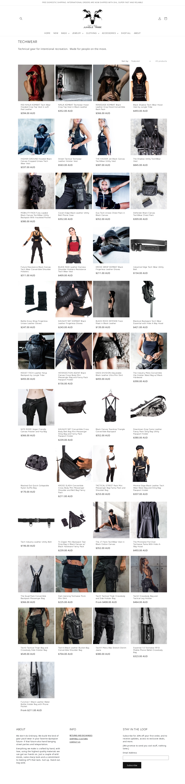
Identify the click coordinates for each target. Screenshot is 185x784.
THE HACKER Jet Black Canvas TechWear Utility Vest (110, 160)
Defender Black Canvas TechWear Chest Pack (144, 214)
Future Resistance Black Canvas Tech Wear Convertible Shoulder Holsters (36, 269)
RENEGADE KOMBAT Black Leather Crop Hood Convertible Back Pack (110, 107)
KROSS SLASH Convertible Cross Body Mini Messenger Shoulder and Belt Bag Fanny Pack (71, 489)
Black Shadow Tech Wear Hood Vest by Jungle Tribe (147, 106)
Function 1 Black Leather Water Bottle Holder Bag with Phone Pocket (35, 704)
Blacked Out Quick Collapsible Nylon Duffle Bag (35, 487)
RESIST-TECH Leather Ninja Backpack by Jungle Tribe (34, 374)
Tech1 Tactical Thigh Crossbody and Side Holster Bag (110, 597)
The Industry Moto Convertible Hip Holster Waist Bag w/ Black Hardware (147, 375)
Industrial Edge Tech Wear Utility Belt (148, 268)
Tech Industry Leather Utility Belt (36, 542)
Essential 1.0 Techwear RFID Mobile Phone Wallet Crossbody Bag (148, 650)
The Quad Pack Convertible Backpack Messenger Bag (33, 597)
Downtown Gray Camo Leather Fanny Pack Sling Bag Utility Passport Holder (147, 431)
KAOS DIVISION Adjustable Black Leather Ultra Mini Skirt (109, 374)
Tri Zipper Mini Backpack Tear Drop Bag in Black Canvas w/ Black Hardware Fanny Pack (72, 544)
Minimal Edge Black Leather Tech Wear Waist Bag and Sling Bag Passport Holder (148, 488)
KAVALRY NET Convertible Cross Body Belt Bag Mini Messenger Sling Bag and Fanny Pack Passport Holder (73, 432)
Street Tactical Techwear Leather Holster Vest (70, 160)
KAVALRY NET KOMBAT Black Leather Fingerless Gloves (72, 322)
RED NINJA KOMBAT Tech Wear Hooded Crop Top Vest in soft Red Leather (36, 107)
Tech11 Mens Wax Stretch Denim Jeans (111, 649)
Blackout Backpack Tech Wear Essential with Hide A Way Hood (148, 322)
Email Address (130, 752)
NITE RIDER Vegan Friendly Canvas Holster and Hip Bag (34, 430)
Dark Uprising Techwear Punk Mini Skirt (72, 597)
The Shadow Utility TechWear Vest (147, 160)
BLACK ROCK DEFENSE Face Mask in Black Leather (109, 322)
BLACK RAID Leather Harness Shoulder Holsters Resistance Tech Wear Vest (72, 269)
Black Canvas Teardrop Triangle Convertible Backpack (110, 430)
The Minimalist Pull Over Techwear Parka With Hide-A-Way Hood (147, 544)
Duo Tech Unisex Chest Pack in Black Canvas (110, 214)
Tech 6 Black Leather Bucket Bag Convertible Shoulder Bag (73, 649)
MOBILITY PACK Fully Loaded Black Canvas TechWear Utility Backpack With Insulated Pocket (36, 215)
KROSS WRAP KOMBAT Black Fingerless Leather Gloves (109, 268)
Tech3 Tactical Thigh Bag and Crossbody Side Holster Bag (34, 649)
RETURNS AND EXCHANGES (81, 735)
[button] (21, 19)
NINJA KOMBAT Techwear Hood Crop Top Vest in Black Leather (73, 106)
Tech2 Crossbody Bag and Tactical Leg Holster (145, 597)
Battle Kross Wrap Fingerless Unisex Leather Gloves (34, 322)
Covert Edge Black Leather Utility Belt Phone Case (73, 214)
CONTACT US (75, 742)
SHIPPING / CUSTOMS (79, 739)
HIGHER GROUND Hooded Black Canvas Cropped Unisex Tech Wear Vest (36, 161)
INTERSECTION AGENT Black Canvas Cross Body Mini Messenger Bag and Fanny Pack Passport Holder (73, 376)
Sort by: (125, 61)
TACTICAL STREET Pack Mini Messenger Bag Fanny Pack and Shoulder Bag (110, 488)
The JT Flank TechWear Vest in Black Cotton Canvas (110, 543)
